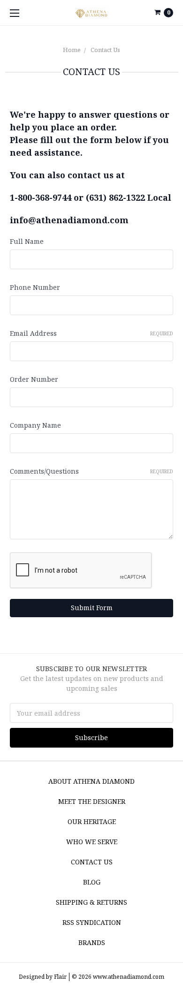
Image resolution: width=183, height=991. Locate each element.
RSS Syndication (91, 922)
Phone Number (35, 287)
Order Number (34, 379)
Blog (91, 882)
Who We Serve (91, 841)
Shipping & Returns (91, 902)
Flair (60, 977)
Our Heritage (92, 821)
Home (72, 49)
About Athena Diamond (91, 781)
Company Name (35, 425)
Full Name (27, 241)
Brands (91, 942)
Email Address (91, 333)
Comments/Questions (91, 471)
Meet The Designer (91, 801)
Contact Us (105, 49)
